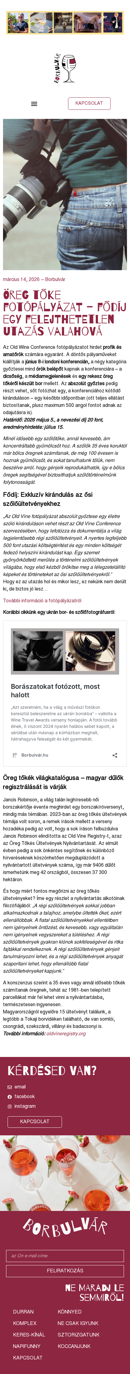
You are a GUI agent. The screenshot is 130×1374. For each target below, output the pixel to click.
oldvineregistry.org (66, 1034)
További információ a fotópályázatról (42, 601)
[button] (34, 104)
